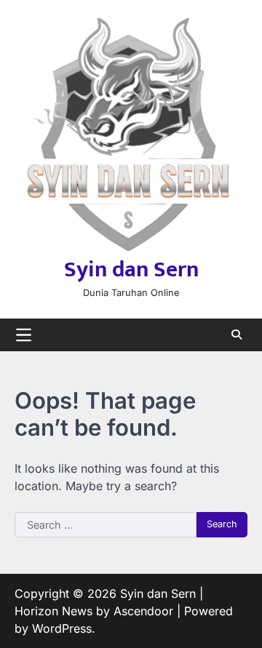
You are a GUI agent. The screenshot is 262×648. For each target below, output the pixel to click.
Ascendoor (143, 611)
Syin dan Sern (131, 270)
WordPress (62, 628)
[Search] (236, 334)
